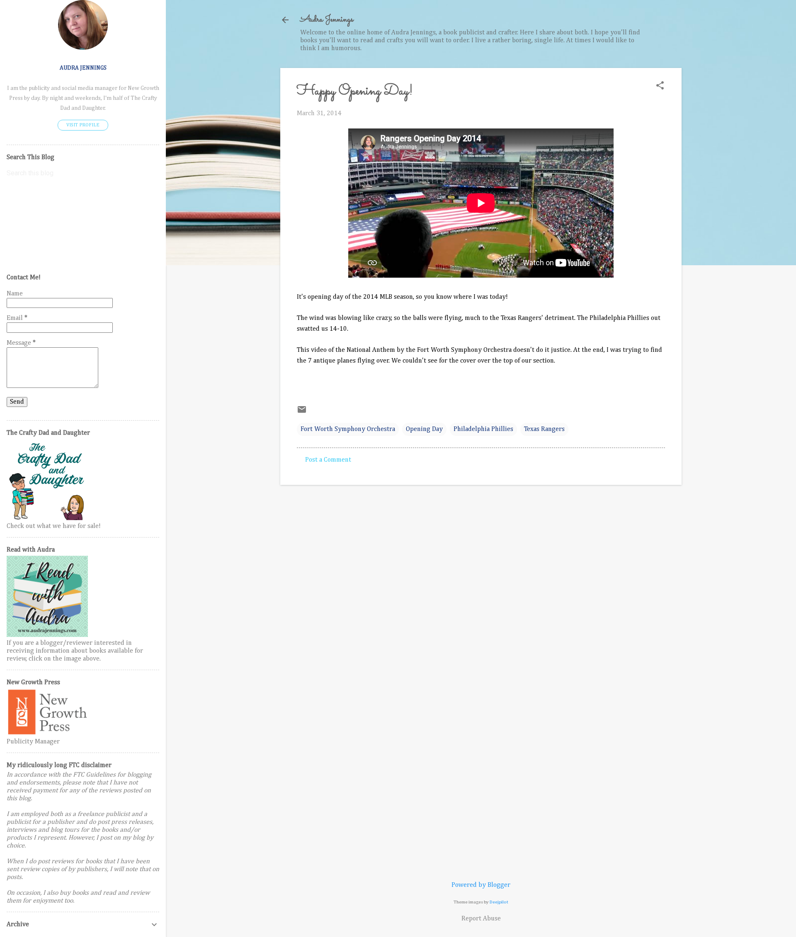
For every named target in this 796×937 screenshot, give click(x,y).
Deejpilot (499, 902)
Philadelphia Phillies (483, 429)
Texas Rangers (544, 429)
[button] (660, 86)
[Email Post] (302, 412)
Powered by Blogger (480, 885)
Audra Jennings (326, 19)
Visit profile (83, 125)
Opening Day (424, 429)
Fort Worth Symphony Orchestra (348, 429)
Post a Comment (328, 460)
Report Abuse (481, 918)
